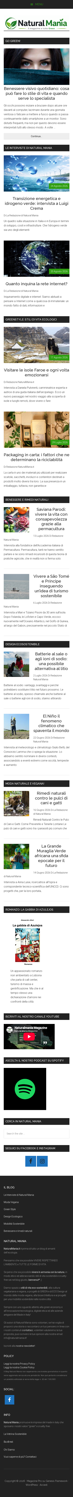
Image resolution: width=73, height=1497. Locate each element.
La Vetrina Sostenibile (15, 1434)
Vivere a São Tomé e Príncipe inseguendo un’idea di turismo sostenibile (51, 586)
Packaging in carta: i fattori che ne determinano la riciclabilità (36, 457)
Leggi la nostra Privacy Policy (19, 1363)
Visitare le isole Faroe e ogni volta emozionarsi (36, 372)
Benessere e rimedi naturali (18, 1231)
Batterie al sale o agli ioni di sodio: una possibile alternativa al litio (51, 661)
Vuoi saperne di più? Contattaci (20, 1456)
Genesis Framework (56, 1481)
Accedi (43, 1485)
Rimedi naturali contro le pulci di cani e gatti (51, 798)
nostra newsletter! (25, 1346)
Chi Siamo (9, 1449)
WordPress (32, 1485)
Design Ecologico (13, 1216)
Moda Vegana (11, 1202)
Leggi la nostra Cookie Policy (19, 1367)
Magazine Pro (34, 1481)
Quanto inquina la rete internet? (36, 283)
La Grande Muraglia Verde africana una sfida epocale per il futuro (51, 856)
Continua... (44, 137)
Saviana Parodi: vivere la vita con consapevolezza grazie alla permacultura (51, 519)
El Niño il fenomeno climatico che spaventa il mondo (51, 723)
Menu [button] (39, 4)
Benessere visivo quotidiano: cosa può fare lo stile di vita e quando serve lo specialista (36, 93)
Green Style (10, 1209)
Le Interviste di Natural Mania (19, 1195)
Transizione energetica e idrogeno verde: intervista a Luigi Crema (36, 203)
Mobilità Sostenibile (14, 1223)
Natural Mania (36, 23)
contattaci (27, 1330)
